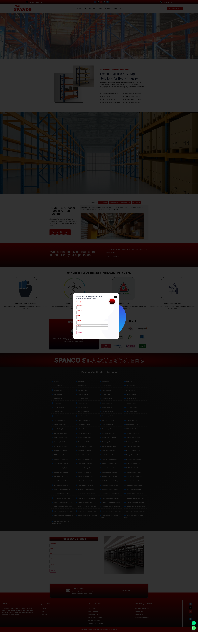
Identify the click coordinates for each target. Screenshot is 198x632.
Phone (78, 315)
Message (78, 325)
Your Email (79, 310)
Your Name (79, 305)
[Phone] (194, 623)
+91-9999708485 (90, 298)
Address (78, 320)
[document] (99, 316)
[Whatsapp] (194, 628)
